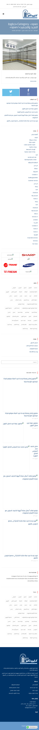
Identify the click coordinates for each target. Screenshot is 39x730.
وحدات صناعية (32, 147)
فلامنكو (35, 316)
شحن (11, 300)
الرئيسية (36, 235)
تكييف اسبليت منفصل (15, 690)
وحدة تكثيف (25, 328)
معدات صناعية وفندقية (30, 159)
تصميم (15, 296)
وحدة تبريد (9, 324)
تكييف (36, 137)
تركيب (21, 296)
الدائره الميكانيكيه (33, 292)
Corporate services (32, 238)
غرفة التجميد (34, 312)
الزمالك (25, 292)
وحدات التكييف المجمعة (14, 693)
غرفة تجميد (20, 312)
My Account (35, 210)
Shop (36, 186)
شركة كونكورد (21, 304)
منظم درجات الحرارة (33, 324)
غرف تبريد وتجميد (32, 157)
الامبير (25, 288)
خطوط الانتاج (34, 300)
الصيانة (20, 292)
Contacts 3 (35, 226)
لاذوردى (35, 320)
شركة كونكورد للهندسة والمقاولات (29, 308)
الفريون (7, 292)
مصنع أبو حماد (15, 320)
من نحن (36, 165)
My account (35, 195)
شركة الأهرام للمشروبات (32, 304)
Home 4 (35, 232)
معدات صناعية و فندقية (14, 687)
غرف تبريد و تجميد (30, 73)
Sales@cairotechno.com (30, 708)
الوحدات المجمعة (30, 149)
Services (35, 241)
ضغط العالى (17, 308)
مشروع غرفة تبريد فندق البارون (30, 109)
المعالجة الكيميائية (33, 162)
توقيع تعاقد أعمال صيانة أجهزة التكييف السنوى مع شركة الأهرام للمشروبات (21, 511)
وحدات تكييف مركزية (29, 152)
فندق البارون (23, 316)
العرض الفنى (14, 292)
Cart (37, 189)
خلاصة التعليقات (34, 348)
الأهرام (30, 288)
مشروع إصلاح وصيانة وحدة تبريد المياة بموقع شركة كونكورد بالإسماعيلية (21, 414)
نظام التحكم (23, 324)
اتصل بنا (36, 223)
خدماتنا (36, 213)
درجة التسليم (26, 300)
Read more (33, 81)
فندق (30, 316)
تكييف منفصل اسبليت (29, 144)
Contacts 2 (35, 174)
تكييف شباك (32, 142)
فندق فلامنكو (16, 316)
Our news (35, 244)
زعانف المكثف (18, 300)
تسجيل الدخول (34, 343)
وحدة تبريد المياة (33, 328)
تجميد (25, 296)
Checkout (35, 192)
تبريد (37, 155)
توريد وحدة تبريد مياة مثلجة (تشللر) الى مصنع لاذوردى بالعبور (22, 121)
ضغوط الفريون (8, 308)
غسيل (14, 312)
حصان (10, 296)
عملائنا (36, 168)
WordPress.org (33, 352)
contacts (35, 220)
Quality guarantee (33, 177)
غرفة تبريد (27, 312)
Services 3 (35, 216)
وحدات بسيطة (32, 140)
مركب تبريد (23, 320)
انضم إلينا (35, 171)
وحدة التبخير (16, 324)
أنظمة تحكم (35, 134)
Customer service (33, 180)
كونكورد (8, 316)
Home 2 (35, 198)
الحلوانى (14, 288)
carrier (35, 288)
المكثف (35, 296)
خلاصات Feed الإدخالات (32, 346)
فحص (9, 312)
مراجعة (29, 320)
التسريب (19, 288)
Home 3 (35, 228)
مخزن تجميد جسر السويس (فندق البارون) (27, 112)
